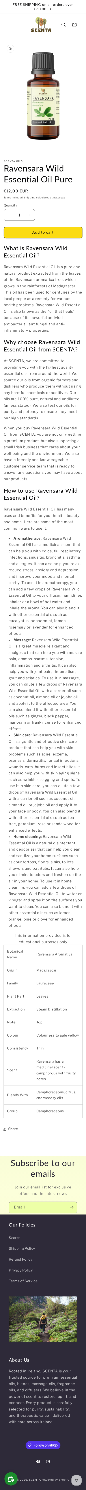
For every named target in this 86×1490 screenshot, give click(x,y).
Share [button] (13, 1129)
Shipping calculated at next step (44, 197)
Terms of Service (23, 1281)
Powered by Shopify (55, 1479)
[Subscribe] (71, 1207)
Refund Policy (20, 1259)
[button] (9, 24)
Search (15, 1238)
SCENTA (35, 1479)
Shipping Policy (22, 1248)
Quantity (10, 205)
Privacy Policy (21, 1270)
